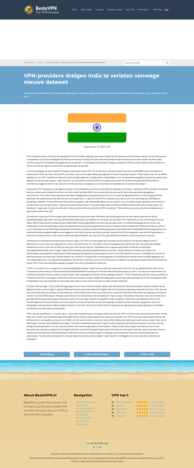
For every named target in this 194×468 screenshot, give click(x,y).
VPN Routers (85, 417)
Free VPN (129, 9)
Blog (40, 62)
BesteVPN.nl (29, 62)
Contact (83, 424)
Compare (99, 9)
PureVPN (120, 405)
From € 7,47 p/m (157, 409)
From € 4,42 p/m (157, 416)
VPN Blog (157, 9)
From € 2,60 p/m (157, 402)
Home (75, 9)
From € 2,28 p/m (157, 412)
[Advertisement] (97, 39)
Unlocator (120, 416)
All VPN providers (87, 402)
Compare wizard (114, 9)
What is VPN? (85, 411)
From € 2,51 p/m (157, 405)
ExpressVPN (121, 409)
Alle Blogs (48, 354)
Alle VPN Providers (98, 354)
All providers (86, 9)
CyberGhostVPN (124, 402)
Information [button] (142, 9)
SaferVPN (120, 412)
